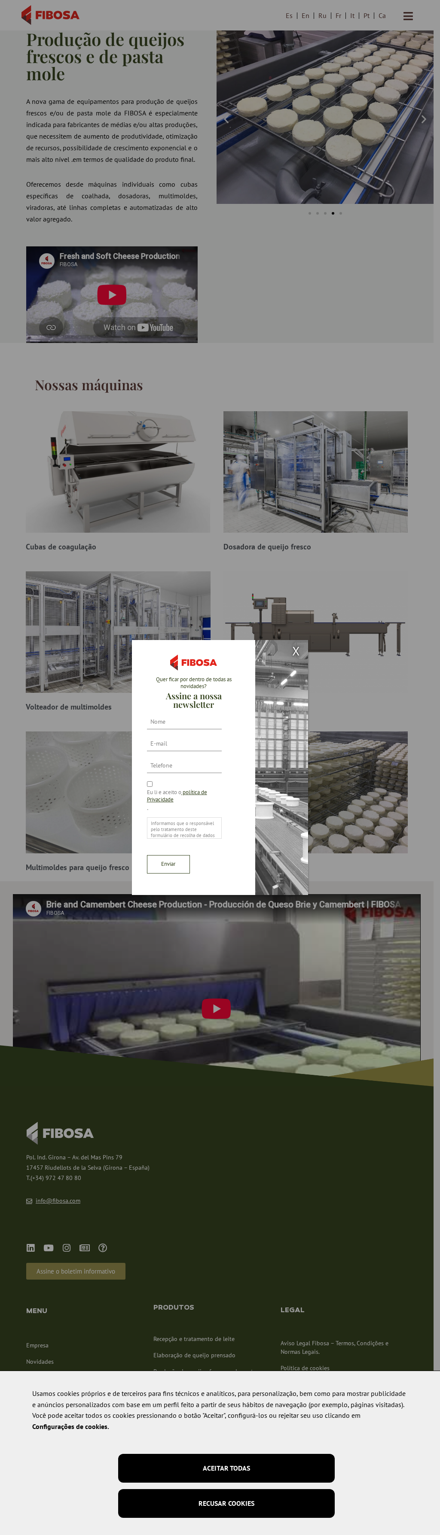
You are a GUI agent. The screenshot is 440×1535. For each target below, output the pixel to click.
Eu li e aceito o (177, 796)
